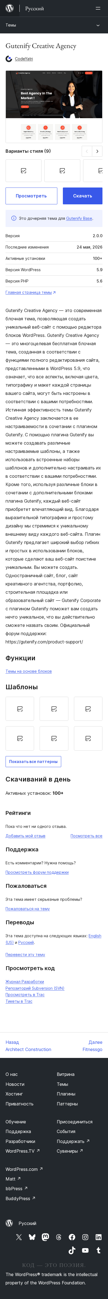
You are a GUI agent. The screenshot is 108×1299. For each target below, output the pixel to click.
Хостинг (14, 1094)
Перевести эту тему (25, 954)
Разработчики (20, 1141)
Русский (26, 942)
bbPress (17, 1188)
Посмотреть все (86, 835)
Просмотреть (31, 196)
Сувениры (70, 1151)
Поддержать (73, 1141)
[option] (20, 709)
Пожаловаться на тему (28, 908)
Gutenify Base (79, 218)
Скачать (82, 196)
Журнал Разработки (25, 981)
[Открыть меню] (99, 8)
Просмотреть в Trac (25, 994)
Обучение (16, 1121)
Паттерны (67, 1104)
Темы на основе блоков (29, 671)
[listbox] (54, 724)
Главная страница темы (29, 292)
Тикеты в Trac (19, 1001)
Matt (13, 1179)
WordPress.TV (23, 1151)
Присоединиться (74, 1121)
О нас (12, 1074)
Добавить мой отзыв (25, 835)
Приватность (20, 1104)
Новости (15, 1084)
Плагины (66, 1094)
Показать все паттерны (33, 761)
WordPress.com (24, 1169)
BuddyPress (21, 1198)
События (66, 1131)
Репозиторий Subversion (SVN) (35, 988)
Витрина (65, 1074)
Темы (11, 25)
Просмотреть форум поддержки (37, 872)
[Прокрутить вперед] (97, 151)
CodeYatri (24, 58)
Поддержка (18, 1131)
